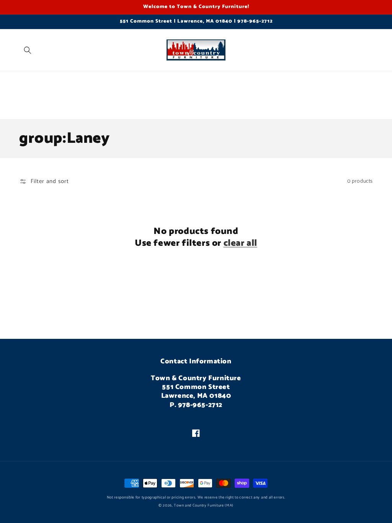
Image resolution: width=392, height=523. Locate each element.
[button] (27, 50)
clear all (240, 243)
